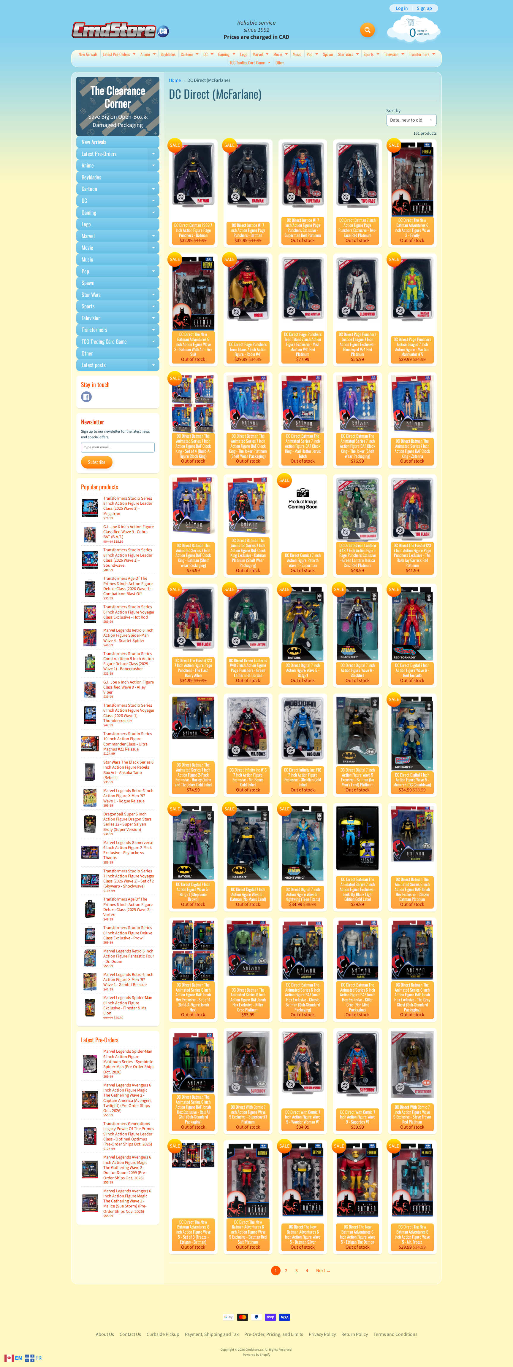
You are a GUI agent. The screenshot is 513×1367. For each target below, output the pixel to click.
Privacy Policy (322, 1334)
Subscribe (96, 462)
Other (280, 62)
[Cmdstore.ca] (120, 30)
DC (209, 54)
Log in (402, 8)
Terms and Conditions (395, 1334)
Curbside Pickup (163, 1334)
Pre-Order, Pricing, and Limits (273, 1334)
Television (395, 54)
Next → (323, 1270)
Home (175, 80)
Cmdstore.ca (254, 1349)
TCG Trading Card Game (250, 63)
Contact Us (130, 1334)
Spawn (328, 54)
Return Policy (354, 1334)
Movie (281, 54)
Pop (313, 54)
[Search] (367, 30)
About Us (105, 1334)
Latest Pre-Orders (120, 54)
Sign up (424, 8)
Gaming (227, 54)
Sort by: (394, 110)
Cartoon (190, 54)
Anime (148, 54)
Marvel (261, 54)
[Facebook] (86, 396)
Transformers (423, 54)
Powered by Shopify (256, 1354)
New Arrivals (88, 54)
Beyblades (168, 54)
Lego (243, 54)
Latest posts (120, 366)
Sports (372, 54)
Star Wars (349, 54)
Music (297, 54)
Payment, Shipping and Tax (212, 1334)
